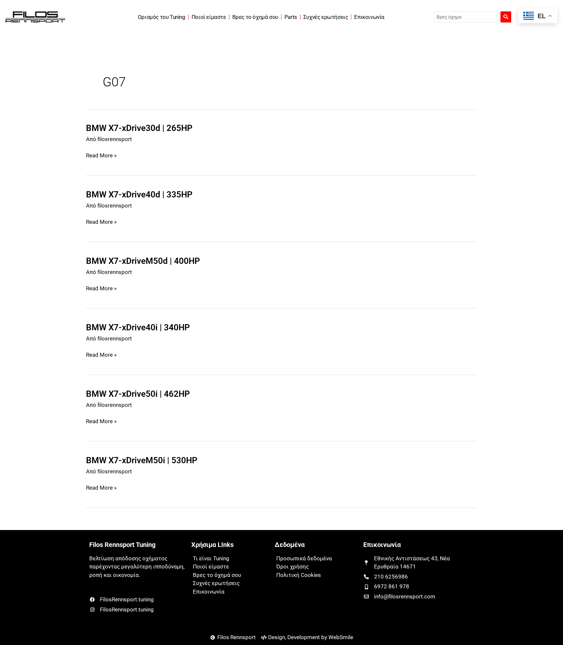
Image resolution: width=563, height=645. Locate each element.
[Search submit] (505, 16)
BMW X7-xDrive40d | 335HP (139, 194)
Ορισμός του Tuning (161, 17)
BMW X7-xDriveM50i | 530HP (141, 460)
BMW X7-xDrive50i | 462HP (138, 394)
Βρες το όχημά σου (255, 17)
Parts (290, 17)
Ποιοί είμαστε (209, 17)
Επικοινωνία (369, 17)
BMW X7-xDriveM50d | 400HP (143, 261)
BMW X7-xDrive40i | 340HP (138, 327)
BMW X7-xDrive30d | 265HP (139, 128)
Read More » (101, 155)
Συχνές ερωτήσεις (325, 17)
